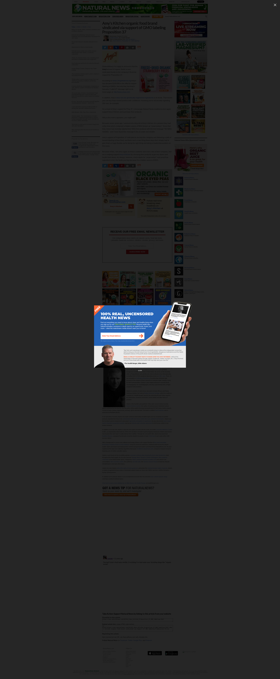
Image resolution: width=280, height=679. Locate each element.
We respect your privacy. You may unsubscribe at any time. (118, 341)
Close (140, 370)
